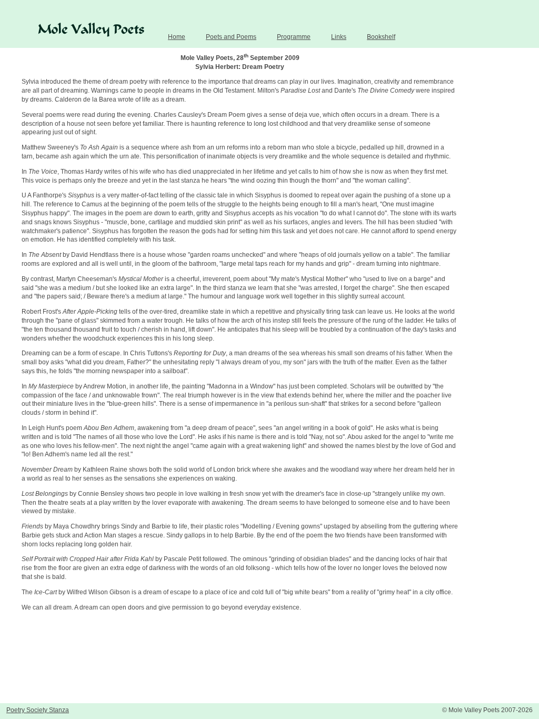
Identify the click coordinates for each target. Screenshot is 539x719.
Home (176, 37)
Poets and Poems (231, 37)
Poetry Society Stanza (37, 710)
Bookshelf (381, 37)
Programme (294, 37)
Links (338, 37)
